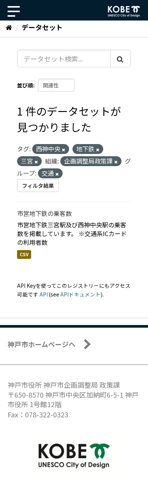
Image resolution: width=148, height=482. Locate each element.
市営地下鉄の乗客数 (44, 213)
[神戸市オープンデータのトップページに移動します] (124, 11)
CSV (24, 254)
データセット (42, 27)
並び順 (25, 85)
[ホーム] (9, 27)
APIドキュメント (80, 294)
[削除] (63, 149)
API (43, 294)
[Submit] (120, 58)
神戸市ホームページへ (42, 344)
